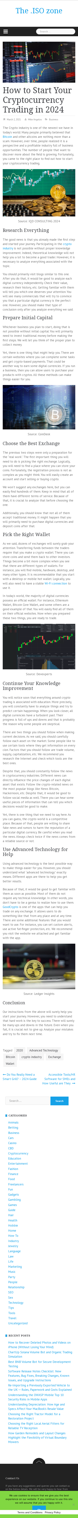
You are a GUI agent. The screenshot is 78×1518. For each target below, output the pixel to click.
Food (11, 1179)
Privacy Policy (53, 1512)
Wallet (10, 1064)
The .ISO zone (39, 11)
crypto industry (32, 1057)
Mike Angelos (35, 119)
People (12, 1282)
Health (12, 1220)
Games (12, 1205)
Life (10, 1262)
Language (14, 1251)
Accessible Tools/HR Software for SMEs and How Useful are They (58, 1079)
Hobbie (13, 1225)
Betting (13, 1128)
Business (53, 119)
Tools (11, 1313)
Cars (11, 1138)
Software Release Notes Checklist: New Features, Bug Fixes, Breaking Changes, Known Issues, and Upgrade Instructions (38, 1375)
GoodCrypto (10, 907)
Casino (12, 1143)
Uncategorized (18, 1323)
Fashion (13, 1169)
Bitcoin (7, 137)
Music (12, 1272)
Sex (10, 1298)
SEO (10, 1292)
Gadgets (13, 1195)
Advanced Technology (43, 1050)
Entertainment (18, 1164)
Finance (13, 1174)
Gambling (14, 1200)
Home (12, 1231)
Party (11, 1277)
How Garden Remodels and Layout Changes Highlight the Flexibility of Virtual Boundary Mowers (37, 1437)
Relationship (16, 1287)
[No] (73, 1504)
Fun (10, 1189)
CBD (11, 1148)
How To (13, 1236)
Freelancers (16, 1184)
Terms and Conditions (29, 1512)
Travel (12, 1318)
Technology (15, 1303)
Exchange (54, 1057)
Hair (11, 1215)
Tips (11, 1308)
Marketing (15, 1267)
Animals (13, 1122)
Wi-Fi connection (56, 583)
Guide (11, 1210)
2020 (19, 1050)
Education (14, 1158)
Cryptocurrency (18, 1153)
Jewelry (13, 1246)
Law (11, 1256)
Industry (13, 1241)
